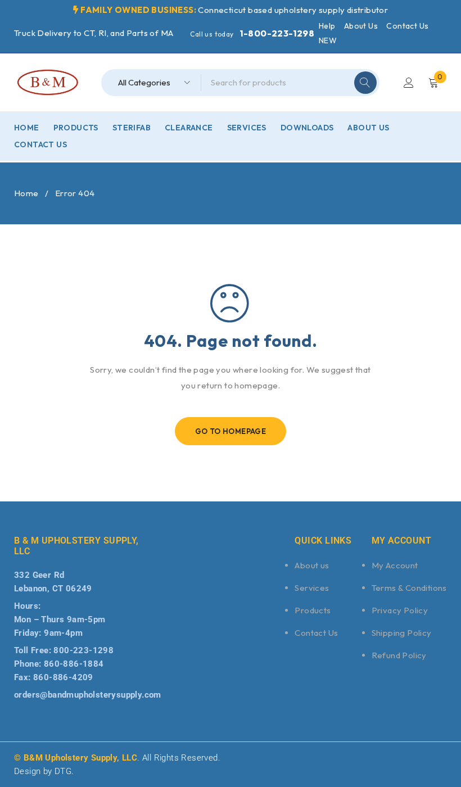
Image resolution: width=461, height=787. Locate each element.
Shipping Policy (402, 632)
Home (26, 193)
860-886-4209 (63, 677)
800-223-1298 (83, 650)
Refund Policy (399, 655)
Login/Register (408, 82)
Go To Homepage (230, 431)
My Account (395, 565)
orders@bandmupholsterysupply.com (87, 695)
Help (327, 26)
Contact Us (407, 26)
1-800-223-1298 (277, 33)
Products (313, 610)
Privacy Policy (400, 610)
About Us (361, 26)
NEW (328, 40)
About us (312, 565)
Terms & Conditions (409, 587)
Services (312, 587)
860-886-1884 (74, 664)
